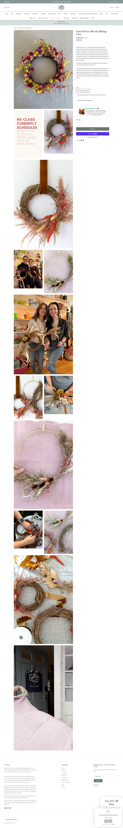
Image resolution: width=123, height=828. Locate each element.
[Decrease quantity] (77, 122)
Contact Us (64, 772)
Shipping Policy (65, 780)
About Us (63, 770)
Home (6, 13)
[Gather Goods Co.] (61, 7)
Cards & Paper (114, 13)
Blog (62, 784)
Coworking (74, 18)
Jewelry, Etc (73, 13)
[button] (92, 112)
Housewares (35, 13)
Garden (65, 13)
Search (63, 768)
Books (101, 13)
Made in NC (32, 18)
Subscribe (98, 780)
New (12, 13)
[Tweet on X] (79, 140)
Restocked (26, 13)
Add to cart (92, 129)
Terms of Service (65, 782)
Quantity (78, 119)
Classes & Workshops (55, 18)
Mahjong (43, 13)
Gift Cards (66, 18)
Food (59, 13)
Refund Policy (64, 777)
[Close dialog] (121, 798)
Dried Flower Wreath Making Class (25, 28)
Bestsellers (18, 13)
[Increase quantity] (83, 122)
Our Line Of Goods (42, 18)
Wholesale (63, 775)
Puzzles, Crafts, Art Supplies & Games (88, 13)
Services (63, 787)
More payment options (93, 137)
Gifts (107, 13)
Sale (93, 18)
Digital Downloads (84, 18)
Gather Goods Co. (11, 823)
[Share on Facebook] (81, 140)
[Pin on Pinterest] (83, 140)
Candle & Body (52, 13)
